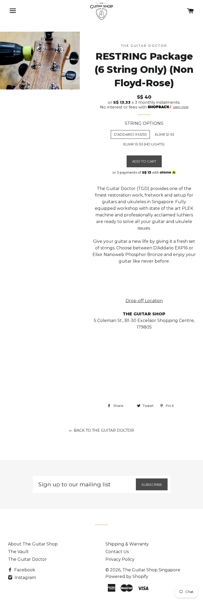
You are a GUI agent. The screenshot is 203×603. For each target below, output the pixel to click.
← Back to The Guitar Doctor (101, 430)
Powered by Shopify (126, 576)
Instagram (24, 577)
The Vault (18, 551)
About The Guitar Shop (33, 544)
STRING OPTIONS (144, 123)
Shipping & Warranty (127, 544)
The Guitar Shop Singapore (151, 569)
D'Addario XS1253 (130, 134)
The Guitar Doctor (27, 559)
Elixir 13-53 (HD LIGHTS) (143, 144)
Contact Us (117, 551)
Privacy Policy (120, 559)
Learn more (180, 107)
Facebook (24, 569)
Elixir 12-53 (164, 134)
